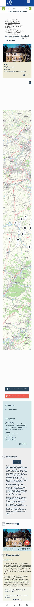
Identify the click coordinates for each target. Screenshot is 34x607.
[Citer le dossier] (27, 605)
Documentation (12, 409)
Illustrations (10, 405)
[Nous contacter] (20, 605)
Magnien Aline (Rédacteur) (12, 23)
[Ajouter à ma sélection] (7, 605)
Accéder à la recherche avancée (17, 11)
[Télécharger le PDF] (14, 605)
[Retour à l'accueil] (3, 3)
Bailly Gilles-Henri (9, 67)
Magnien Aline (17, 599)
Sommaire (17, 462)
